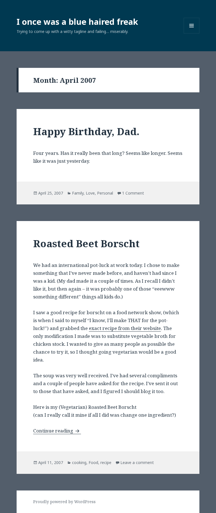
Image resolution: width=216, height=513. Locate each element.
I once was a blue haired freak (77, 21)
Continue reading (57, 430)
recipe (105, 462)
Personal (105, 193)
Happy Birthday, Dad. (86, 131)
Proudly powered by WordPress (64, 501)
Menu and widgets (191, 33)
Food (93, 462)
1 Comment (133, 193)
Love (90, 193)
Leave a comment (137, 462)
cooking (79, 462)
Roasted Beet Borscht (86, 243)
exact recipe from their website (125, 328)
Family (78, 193)
